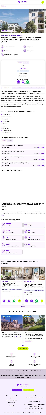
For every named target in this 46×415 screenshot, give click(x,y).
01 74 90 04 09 (17, 390)
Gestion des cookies (37, 412)
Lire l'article (17, 336)
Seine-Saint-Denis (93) (36, 370)
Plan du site (7, 412)
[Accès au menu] (2, 2)
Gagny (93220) (22, 373)
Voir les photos (8, 30)
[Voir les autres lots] (43, 297)
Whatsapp (27, 83)
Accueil (5, 370)
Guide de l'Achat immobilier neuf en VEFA (34, 398)
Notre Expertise (11, 402)
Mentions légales (15, 412)
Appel (18, 83)
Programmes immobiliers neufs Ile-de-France (19, 370)
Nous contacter (28, 390)
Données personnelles (26, 412)
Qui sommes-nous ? (11, 395)
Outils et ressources (34, 401)
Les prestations (17, 88)
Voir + (19, 302)
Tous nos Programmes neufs (34, 406)
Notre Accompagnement (11, 400)
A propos (11, 398)
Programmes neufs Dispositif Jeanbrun (34, 408)
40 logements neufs (23, 75)
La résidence (7, 88)
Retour (4, 6)
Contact (23, 83)
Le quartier (39, 88)
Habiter (20, 62)
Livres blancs (34, 395)
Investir (26, 62)
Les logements (28, 88)
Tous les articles (23, 348)
